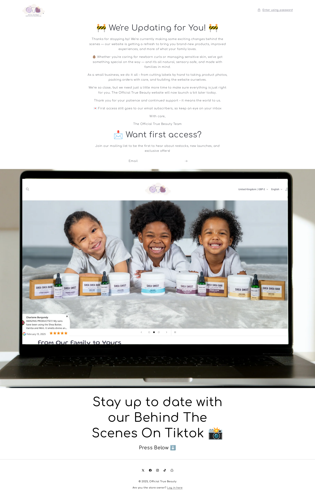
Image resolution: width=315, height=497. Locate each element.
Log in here (174, 487)
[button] (275, 10)
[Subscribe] (186, 161)
